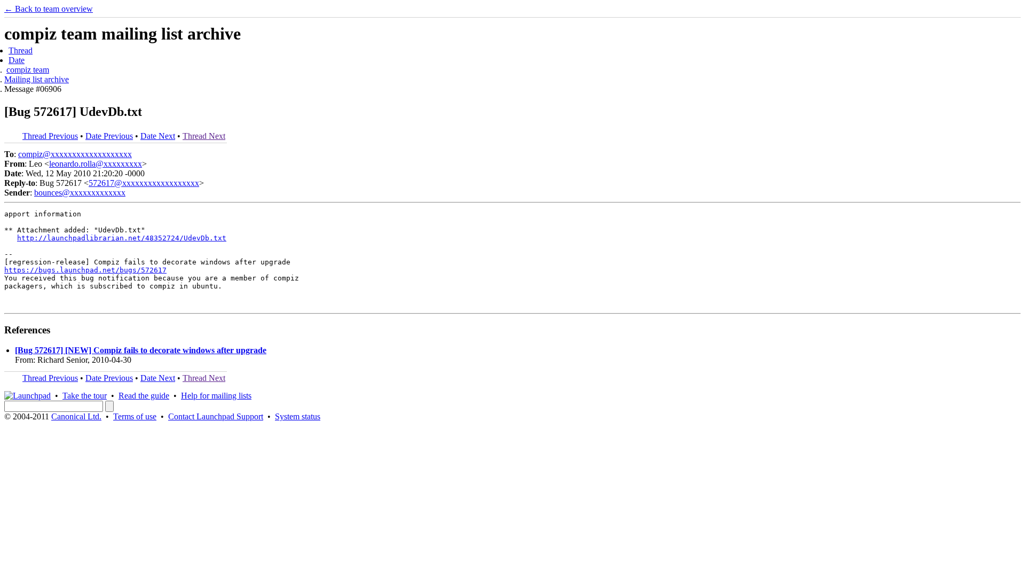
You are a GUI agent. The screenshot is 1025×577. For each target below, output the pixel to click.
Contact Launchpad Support (215, 416)
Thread (21, 50)
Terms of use (134, 416)
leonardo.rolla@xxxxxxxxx (95, 163)
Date (17, 60)
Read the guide (144, 395)
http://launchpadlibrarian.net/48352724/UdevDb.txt (121, 238)
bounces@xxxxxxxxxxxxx (79, 192)
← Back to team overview (48, 8)
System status (297, 416)
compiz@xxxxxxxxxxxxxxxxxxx (75, 154)
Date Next (157, 136)
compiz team (27, 69)
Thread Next (204, 136)
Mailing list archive (36, 79)
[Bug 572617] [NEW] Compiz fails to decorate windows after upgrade (140, 350)
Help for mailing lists (216, 395)
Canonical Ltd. (76, 416)
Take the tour (84, 395)
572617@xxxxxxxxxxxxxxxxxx (144, 183)
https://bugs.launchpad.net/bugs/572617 (85, 270)
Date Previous (109, 136)
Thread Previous (50, 136)
